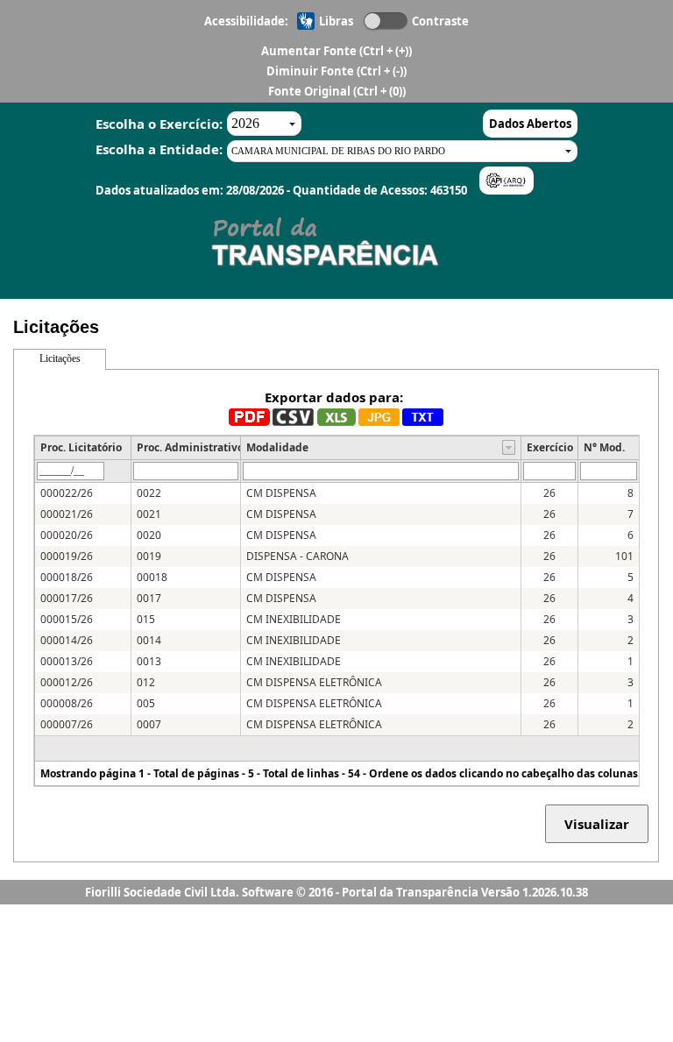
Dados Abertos (530, 123)
